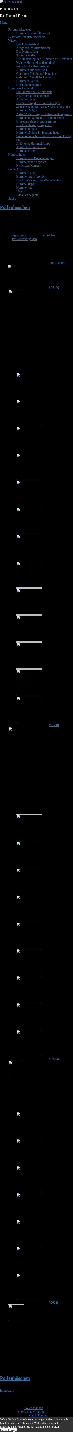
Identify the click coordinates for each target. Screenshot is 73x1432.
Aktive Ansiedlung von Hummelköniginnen (44, 114)
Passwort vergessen (24, 239)
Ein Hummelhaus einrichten (34, 92)
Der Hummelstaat (27, 44)
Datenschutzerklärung (31, 1411)
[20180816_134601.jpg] (29, 478)
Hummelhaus (16, 154)
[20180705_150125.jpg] (29, 1164)
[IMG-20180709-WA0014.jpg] (29, 1272)
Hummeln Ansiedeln (21, 88)
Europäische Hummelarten (33, 66)
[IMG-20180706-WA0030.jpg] (29, 1218)
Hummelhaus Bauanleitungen (35, 158)
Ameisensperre (25, 99)
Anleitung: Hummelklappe (33, 143)
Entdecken (15, 169)
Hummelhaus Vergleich (31, 162)
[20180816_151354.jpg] (29, 398)
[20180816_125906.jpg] (29, 1001)
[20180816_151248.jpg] (29, 452)
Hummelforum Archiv (30, 176)
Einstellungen (8, 1430)
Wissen (12, 40)
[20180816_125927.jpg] (29, 1055)
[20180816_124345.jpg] (29, 893)
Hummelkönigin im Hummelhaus (37, 132)
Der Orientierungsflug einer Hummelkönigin (34, 126)
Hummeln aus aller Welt (31, 70)
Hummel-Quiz (25, 173)
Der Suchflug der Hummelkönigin (38, 103)
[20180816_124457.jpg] (29, 947)
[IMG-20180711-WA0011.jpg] (29, 1299)
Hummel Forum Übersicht (33, 33)
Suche (12, 198)
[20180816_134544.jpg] (29, 559)
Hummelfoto (24, 187)
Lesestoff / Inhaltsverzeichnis (26, 37)
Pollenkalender (25, 55)
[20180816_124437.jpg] (29, 920)
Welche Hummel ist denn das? (35, 62)
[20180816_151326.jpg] (29, 425)
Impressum (7, 1390)
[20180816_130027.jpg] (29, 640)
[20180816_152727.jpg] (29, 505)
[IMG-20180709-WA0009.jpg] (29, 1245)
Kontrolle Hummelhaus (31, 147)
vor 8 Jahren (57, 262)
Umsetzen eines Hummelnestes (36, 121)
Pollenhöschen (9, 8)
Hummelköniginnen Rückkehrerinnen (40, 117)
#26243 (54, 1302)
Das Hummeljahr (27, 51)
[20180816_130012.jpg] (29, 694)
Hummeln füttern (27, 151)
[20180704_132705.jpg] (29, 1137)
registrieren (19, 235)
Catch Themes (38, 1415)
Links (20, 191)
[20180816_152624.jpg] (29, 532)
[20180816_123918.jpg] (29, 866)
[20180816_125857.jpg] (29, 974)
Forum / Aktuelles (19, 29)
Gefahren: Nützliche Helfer (33, 77)
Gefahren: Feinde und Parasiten (36, 73)
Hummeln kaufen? (28, 81)
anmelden (48, 235)
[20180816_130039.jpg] (29, 586)
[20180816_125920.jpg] (29, 1028)
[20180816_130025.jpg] (29, 667)
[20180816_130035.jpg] (29, 613)
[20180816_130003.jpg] (29, 721)
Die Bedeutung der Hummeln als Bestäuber (44, 59)
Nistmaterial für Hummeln (33, 95)
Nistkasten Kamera (28, 165)
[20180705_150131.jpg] (29, 1191)
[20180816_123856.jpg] (29, 839)
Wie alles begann (27, 195)
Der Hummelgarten (28, 84)
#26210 (54, 725)
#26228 (54, 1058)
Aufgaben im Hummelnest (33, 48)
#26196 (54, 287)
